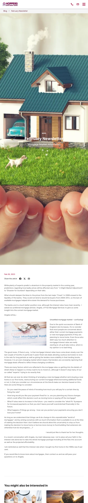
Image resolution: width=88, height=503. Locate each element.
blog (5, 11)
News (44, 133)
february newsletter (19, 11)
